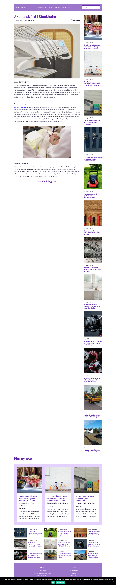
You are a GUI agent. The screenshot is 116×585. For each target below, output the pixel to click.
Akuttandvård (75, 20)
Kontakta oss (66, 7)
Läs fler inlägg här (47, 181)
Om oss (50, 7)
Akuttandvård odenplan (21, 107)
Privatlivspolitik (61, 582)
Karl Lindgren (63, 503)
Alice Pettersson (28, 21)
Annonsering (42, 7)
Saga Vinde (91, 503)
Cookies (57, 7)
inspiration (22, 509)
